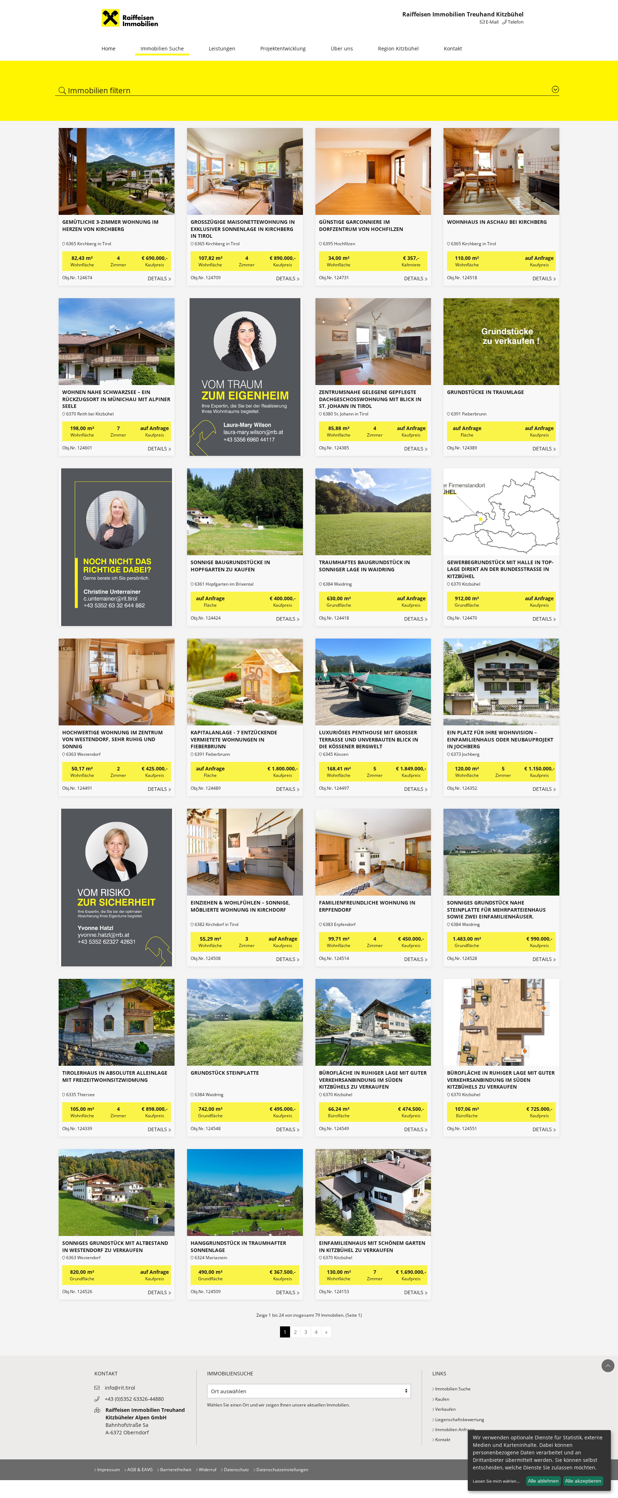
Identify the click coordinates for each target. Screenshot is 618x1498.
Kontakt (453, 48)
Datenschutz (236, 1470)
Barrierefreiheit (175, 1470)
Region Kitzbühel (398, 48)
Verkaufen (445, 1409)
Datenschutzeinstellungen (281, 1470)
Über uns (342, 48)
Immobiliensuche (230, 1373)
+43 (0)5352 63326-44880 (134, 1398)
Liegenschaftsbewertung (459, 1419)
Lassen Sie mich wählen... (496, 1481)
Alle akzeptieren (583, 1481)
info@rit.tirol (120, 1387)
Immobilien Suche (162, 48)
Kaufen (441, 1399)
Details (157, 278)
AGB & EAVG (139, 1470)
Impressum (108, 1470)
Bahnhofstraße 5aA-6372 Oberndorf (145, 1421)
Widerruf (207, 1470)
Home (109, 48)
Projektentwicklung (283, 48)
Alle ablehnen (543, 1481)
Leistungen (222, 48)
